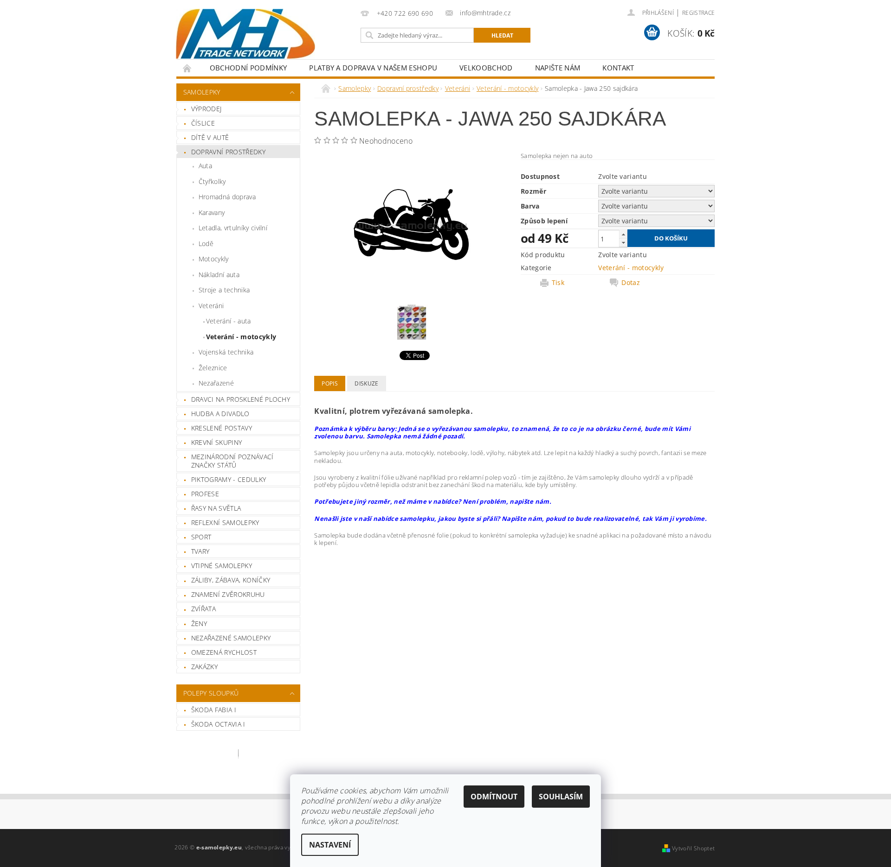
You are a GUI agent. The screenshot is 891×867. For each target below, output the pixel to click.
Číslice (203, 123)
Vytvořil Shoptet (693, 848)
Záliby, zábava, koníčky (230, 580)
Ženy (199, 623)
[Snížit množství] (623, 242)
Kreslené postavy (221, 428)
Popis (330, 383)
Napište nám (558, 67)
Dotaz (630, 282)
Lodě (206, 243)
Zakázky (204, 666)
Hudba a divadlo (220, 413)
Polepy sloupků (211, 693)
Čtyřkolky (212, 181)
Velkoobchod (486, 67)
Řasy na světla (216, 508)
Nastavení (330, 845)
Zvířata (203, 608)
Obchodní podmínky (248, 67)
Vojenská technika (226, 352)
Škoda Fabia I (213, 709)
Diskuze (366, 383)
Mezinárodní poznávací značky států (232, 460)
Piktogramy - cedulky (228, 479)
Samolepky (201, 92)
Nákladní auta (219, 274)
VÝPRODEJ (206, 108)
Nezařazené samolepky (231, 637)
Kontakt (618, 67)
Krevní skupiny (216, 442)
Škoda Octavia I (218, 724)
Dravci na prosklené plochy (240, 399)
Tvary (200, 551)
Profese (205, 493)
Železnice (213, 367)
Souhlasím (561, 796)
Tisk (558, 282)
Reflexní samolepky (225, 522)
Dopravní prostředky (228, 151)
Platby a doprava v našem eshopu (373, 67)
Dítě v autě (210, 137)
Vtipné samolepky (221, 565)
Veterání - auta (228, 320)
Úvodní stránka (187, 68)
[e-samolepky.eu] (245, 34)
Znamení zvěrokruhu (228, 594)
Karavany (212, 212)
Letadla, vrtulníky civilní (233, 227)
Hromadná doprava (227, 196)
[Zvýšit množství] (623, 234)
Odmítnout (494, 796)
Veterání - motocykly (241, 336)
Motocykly (214, 258)
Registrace (698, 13)
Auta (205, 165)
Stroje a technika (224, 289)
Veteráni (211, 305)
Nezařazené (216, 383)
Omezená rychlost (224, 652)
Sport (201, 536)
